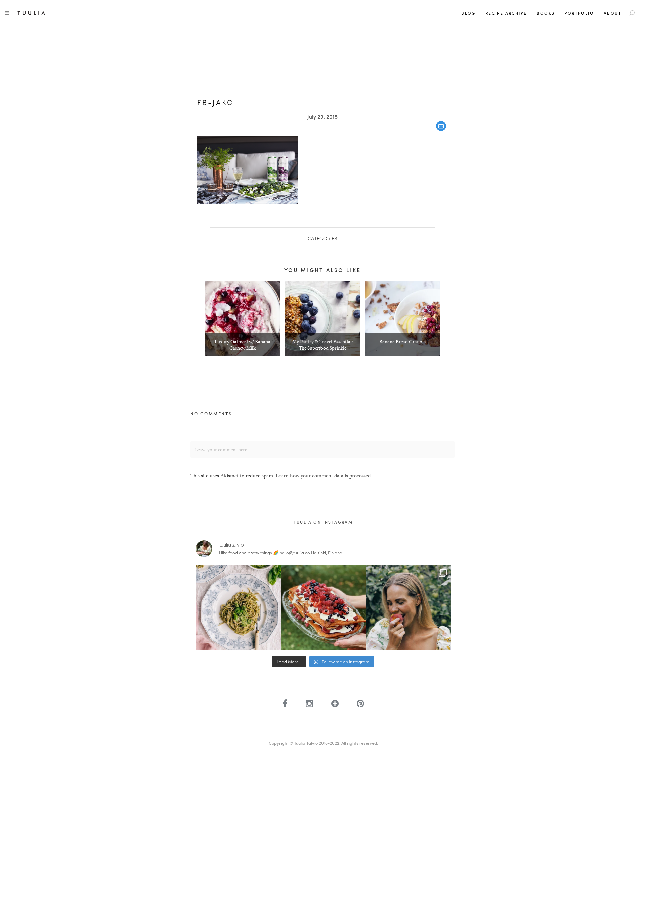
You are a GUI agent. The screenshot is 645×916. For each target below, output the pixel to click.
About (612, 13)
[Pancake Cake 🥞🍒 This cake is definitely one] (323, 607)
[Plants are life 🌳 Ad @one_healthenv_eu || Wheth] (408, 607)
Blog (468, 13)
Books (545, 13)
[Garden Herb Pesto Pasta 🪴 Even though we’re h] (238, 607)
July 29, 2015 (322, 116)
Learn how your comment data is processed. (324, 475)
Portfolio (579, 13)
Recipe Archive (506, 13)
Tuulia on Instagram (323, 522)
